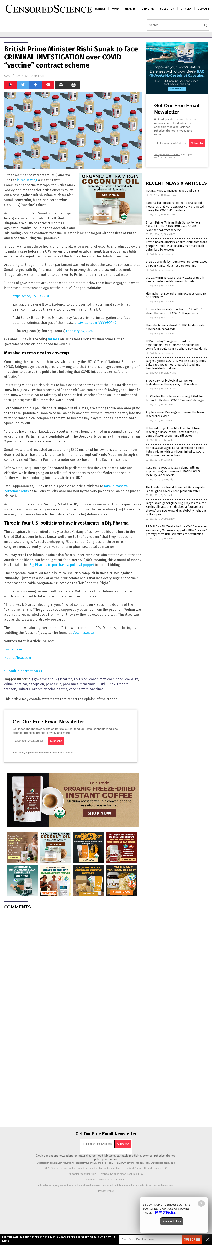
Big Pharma (63, 679)
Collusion (81, 679)
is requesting (27, 180)
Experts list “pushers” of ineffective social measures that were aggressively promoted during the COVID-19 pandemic (175, 206)
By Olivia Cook (168, 195)
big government (40, 679)
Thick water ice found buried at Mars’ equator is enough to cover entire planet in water (176, 489)
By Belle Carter (168, 214)
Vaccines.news (84, 633)
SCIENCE (99, 8)
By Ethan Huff (167, 234)
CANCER (186, 8)
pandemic (53, 684)
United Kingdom (30, 689)
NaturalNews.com (17, 658)
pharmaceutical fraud (79, 684)
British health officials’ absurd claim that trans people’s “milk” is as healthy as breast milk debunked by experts (176, 245)
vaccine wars (79, 689)
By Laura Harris (168, 372)
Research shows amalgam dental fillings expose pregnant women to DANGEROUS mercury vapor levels (173, 471)
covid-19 (131, 679)
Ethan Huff (36, 76)
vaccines (97, 689)
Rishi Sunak (106, 684)
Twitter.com (13, 649)
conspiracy (97, 679)
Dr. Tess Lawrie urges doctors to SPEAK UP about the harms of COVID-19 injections (174, 311)
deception (36, 684)
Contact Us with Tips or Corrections (106, 1179)
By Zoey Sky (167, 479)
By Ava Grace (167, 317)
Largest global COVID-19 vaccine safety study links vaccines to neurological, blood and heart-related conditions (176, 364)
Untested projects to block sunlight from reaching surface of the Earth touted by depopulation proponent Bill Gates (173, 432)
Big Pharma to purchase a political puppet (61, 565)
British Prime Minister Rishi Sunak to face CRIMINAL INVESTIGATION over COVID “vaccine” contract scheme (173, 226)
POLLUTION (167, 8)
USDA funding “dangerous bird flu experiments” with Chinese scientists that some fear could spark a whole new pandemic (176, 345)
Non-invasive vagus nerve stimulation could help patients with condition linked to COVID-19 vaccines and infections (176, 451)
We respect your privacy (84, 1163)
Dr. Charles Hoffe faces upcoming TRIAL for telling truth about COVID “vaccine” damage (175, 398)
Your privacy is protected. (25, 752)
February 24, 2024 (79, 331)
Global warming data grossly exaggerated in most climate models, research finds (175, 279)
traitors (122, 684)
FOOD (115, 8)
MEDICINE (147, 8)
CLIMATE (203, 8)
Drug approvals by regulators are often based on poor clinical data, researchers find (176, 263)
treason (10, 689)
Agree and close (171, 1221)
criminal (20, 684)
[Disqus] (73, 964)
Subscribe (192, 1239)
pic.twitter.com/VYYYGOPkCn (96, 323)
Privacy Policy (106, 1190)
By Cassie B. (167, 254)
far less (53, 339)
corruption (115, 679)
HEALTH (130, 8)
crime (8, 684)
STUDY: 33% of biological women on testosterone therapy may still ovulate (171, 382)
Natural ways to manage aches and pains (173, 190)
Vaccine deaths (55, 689)
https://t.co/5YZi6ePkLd (30, 296)
